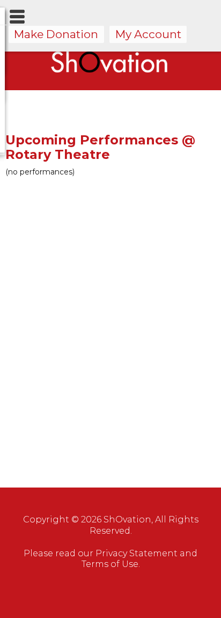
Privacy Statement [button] (136, 553)
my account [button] (148, 34)
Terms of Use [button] (110, 564)
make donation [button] (56, 34)
